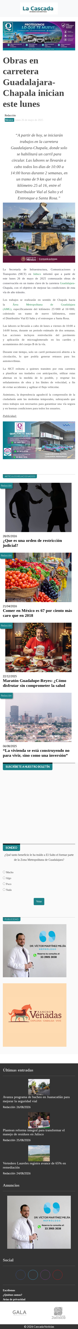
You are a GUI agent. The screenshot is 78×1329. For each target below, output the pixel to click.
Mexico (9, 119)
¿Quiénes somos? (12, 1294)
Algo (8, 878)
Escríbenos (9, 1290)
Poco (8, 883)
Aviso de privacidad (14, 1299)
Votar (39, 901)
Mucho (9, 872)
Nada (8, 889)
